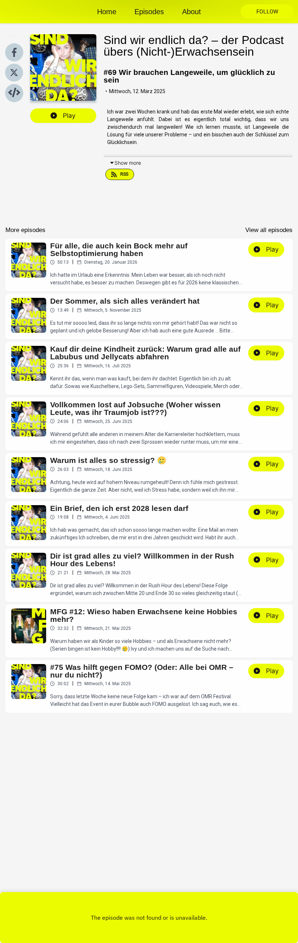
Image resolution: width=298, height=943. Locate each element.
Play (69, 115)
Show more (127, 163)
